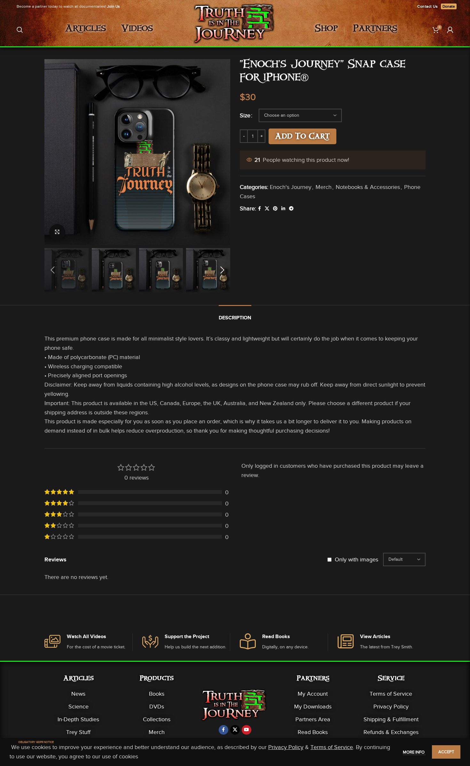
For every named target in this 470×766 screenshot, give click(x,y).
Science (78, 706)
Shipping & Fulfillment (391, 719)
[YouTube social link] (246, 730)
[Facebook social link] (259, 208)
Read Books (313, 732)
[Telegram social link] (291, 208)
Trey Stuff (78, 732)
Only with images (356, 559)
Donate (449, 6)
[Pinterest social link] (275, 208)
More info (414, 752)
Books (156, 694)
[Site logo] (235, 29)
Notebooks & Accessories (368, 187)
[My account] (450, 29)
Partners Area (312, 719)
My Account (313, 694)
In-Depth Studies (78, 719)
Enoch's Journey (290, 187)
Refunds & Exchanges (391, 732)
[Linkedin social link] (283, 208)
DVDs (156, 706)
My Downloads (313, 706)
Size (245, 115)
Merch (324, 187)
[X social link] (267, 208)
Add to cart (302, 137)
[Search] (19, 29)
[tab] (235, 314)
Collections (156, 719)
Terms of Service (391, 694)
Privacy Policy (391, 706)
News (78, 694)
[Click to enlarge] (57, 232)
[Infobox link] (88, 642)
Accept (446, 751)
